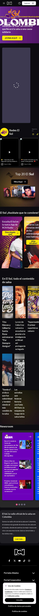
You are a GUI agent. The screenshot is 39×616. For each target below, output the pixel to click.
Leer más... (19, 539)
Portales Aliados (11, 573)
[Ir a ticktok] (10, 561)
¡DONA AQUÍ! (11, 38)
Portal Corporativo (12, 580)
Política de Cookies (13, 596)
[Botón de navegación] (17, 504)
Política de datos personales (19, 606)
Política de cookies (19, 611)
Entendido (19, 600)
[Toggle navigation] (4, 3)
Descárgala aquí (10, 233)
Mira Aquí (18, 182)
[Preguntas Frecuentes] (19, 3)
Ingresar (27, 3)
